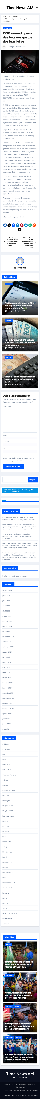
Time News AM (20, 7)
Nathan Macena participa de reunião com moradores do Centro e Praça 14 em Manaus (18, 518)
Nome (5, 435)
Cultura (5, 780)
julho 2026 (6, 596)
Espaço (5, 821)
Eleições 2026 (7, 811)
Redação (12, 47)
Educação (6, 801)
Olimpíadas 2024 (8, 883)
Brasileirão (6, 765)
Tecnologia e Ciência (19, 1095)
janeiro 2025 (7, 688)
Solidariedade (7, 919)
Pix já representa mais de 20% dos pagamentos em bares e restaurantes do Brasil (19, 305)
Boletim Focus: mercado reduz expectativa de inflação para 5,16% (20, 379)
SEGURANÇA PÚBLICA (10, 914)
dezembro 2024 (8, 693)
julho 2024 (6, 719)
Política (5, 903)
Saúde (4, 908)
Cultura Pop (6, 785)
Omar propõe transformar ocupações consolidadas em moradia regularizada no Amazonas (17, 536)
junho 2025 (6, 662)
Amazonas (6, 749)
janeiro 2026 (7, 626)
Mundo (4, 878)
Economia (7, 28)
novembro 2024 (8, 698)
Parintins (5, 893)
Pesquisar (32, 480)
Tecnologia (6, 924)
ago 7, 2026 (21, 311)
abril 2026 (6, 611)
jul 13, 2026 (21, 384)
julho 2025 (6, 657)
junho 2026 (6, 601)
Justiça (5, 847)
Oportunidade (7, 888)
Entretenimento (8, 816)
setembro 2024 (8, 708)
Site (4, 449)
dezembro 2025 (8, 631)
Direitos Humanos (8, 790)
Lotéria (4, 857)
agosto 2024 (7, 714)
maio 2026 (6, 606)
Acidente (5, 744)
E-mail (6, 442)
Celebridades (7, 770)
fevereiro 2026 (7, 621)
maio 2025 (6, 667)
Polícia (4, 898)
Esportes (5, 826)
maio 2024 (6, 729)
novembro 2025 (8, 637)
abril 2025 (6, 673)
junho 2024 (6, 724)
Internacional (7, 842)
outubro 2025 (7, 642)
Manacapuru (7, 862)
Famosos (5, 831)
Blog (4, 754)
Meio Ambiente (7, 872)
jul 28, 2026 (21, 348)
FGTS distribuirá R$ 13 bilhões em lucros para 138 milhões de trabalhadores (20, 342)
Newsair (30, 1084)
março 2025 (6, 678)
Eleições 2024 (7, 806)
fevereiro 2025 (7, 683)
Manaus (5, 867)
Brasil (4, 760)
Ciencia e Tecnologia (9, 775)
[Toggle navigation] (3, 8)
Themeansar (20, 1087)
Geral (4, 837)
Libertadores (7, 852)
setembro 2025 (8, 647)
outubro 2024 (7, 703)
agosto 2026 (7, 590)
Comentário (7, 406)
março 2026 (6, 616)
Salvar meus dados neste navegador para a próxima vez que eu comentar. (18, 459)
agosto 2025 (7, 652)
